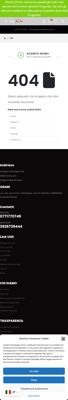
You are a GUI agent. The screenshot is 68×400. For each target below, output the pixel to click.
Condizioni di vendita (9, 327)
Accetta (34, 371)
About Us (15, 122)
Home (13, 116)
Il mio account (6, 247)
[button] (63, 338)
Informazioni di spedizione (12, 298)
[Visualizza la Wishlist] (56, 21)
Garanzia (4, 294)
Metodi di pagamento (10, 302)
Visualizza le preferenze (34, 388)
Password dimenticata (10, 264)
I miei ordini (5, 251)
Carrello (3, 260)
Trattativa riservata (8, 310)
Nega (34, 380)
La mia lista (5, 255)
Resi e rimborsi (7, 307)
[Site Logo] (16, 21)
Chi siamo (4, 289)
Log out (3, 268)
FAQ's (13, 128)
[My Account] (44, 21)
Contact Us (15, 140)
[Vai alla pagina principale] (5, 38)
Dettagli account (7, 243)
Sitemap (14, 134)
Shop (2, 273)
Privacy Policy (34, 396)
